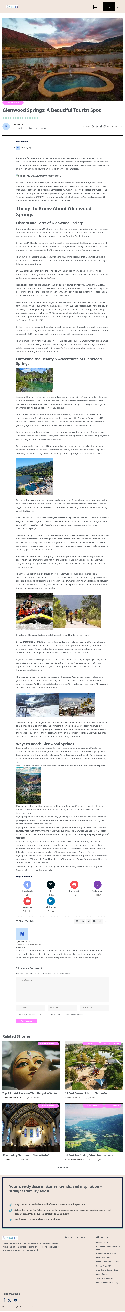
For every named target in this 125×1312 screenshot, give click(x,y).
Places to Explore (13, 103)
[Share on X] (97, 126)
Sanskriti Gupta (74, 1098)
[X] (50, 888)
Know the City (91, 1044)
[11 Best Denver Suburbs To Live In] (94, 1065)
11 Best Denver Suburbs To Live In (86, 1093)
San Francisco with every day (30, 830)
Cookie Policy (27, 1307)
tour (45, 725)
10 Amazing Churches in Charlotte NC (25, 1155)
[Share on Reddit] (104, 126)
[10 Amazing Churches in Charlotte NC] (31, 1127)
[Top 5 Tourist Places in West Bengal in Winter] (31, 1065)
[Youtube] (27, 905)
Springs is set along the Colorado (68, 517)
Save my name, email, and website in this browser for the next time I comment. (52, 1014)
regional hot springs (74, 246)
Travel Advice (112, 1106)
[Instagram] (97, 888)
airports (40, 196)
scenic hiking (68, 435)
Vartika (8, 1160)
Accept (33, 1301)
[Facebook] (27, 888)
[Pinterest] (74, 888)
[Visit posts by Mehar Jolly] (22, 933)
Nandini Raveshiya (75, 1160)
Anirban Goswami (13, 1098)
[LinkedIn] (50, 905)
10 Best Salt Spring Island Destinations (89, 1155)
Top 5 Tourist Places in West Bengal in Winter (30, 1093)
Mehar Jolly (20, 125)
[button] (62, 1287)
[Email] (100, 921)
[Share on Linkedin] (100, 126)
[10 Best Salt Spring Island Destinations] (94, 1127)
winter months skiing (32, 641)
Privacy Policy (37, 1307)
